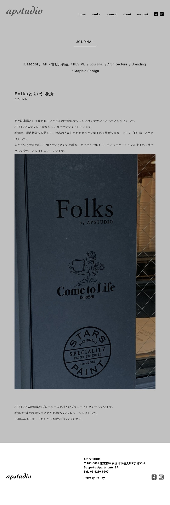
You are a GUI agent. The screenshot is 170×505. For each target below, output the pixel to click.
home (82, 14)
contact (142, 14)
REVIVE (79, 64)
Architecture (117, 64)
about (127, 14)
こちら (42, 418)
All (45, 64)
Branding (139, 64)
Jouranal (96, 64)
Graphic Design (86, 71)
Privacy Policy (94, 477)
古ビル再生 (60, 64)
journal (112, 14)
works (96, 14)
